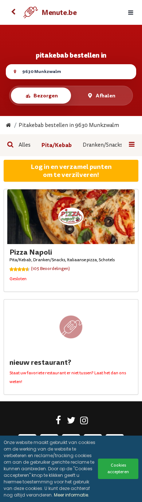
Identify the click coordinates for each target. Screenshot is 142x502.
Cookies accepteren (118, 468)
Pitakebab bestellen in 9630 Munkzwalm (69, 125)
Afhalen (105, 95)
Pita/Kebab (57, 145)
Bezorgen (45, 95)
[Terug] (13, 12)
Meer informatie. (71, 495)
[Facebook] (58, 422)
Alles (25, 145)
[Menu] (130, 12)
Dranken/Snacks (103, 145)
